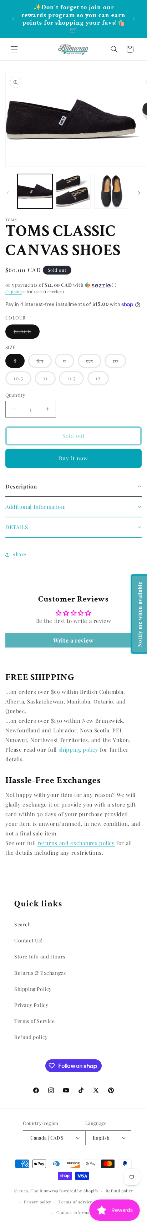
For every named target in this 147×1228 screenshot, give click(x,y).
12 (102, 379)
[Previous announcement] (13, 19)
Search (22, 924)
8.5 (44, 362)
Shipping (13, 291)
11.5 (75, 379)
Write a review (73, 640)
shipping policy (78, 749)
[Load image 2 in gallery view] (73, 191)
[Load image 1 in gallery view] (34, 191)
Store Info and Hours (39, 956)
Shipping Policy (33, 989)
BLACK (27, 333)
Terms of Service (34, 1021)
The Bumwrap (44, 1190)
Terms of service (75, 1201)
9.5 (93, 362)
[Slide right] (139, 193)
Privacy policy (37, 1201)
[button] (14, 49)
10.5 (22, 379)
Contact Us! (28, 940)
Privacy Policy (31, 1005)
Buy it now (73, 458)
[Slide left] (8, 193)
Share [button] (19, 554)
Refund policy (31, 1037)
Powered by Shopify (79, 1190)
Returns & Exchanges (40, 972)
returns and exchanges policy (76, 842)
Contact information (76, 1212)
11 (49, 379)
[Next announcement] (134, 19)
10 (119, 362)
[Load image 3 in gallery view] (111, 191)
